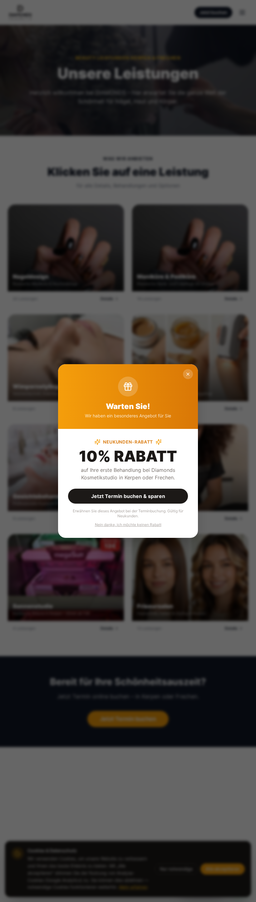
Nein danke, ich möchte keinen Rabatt (128, 524)
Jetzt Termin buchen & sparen (128, 496)
